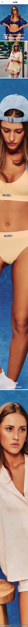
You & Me (9, 625)
